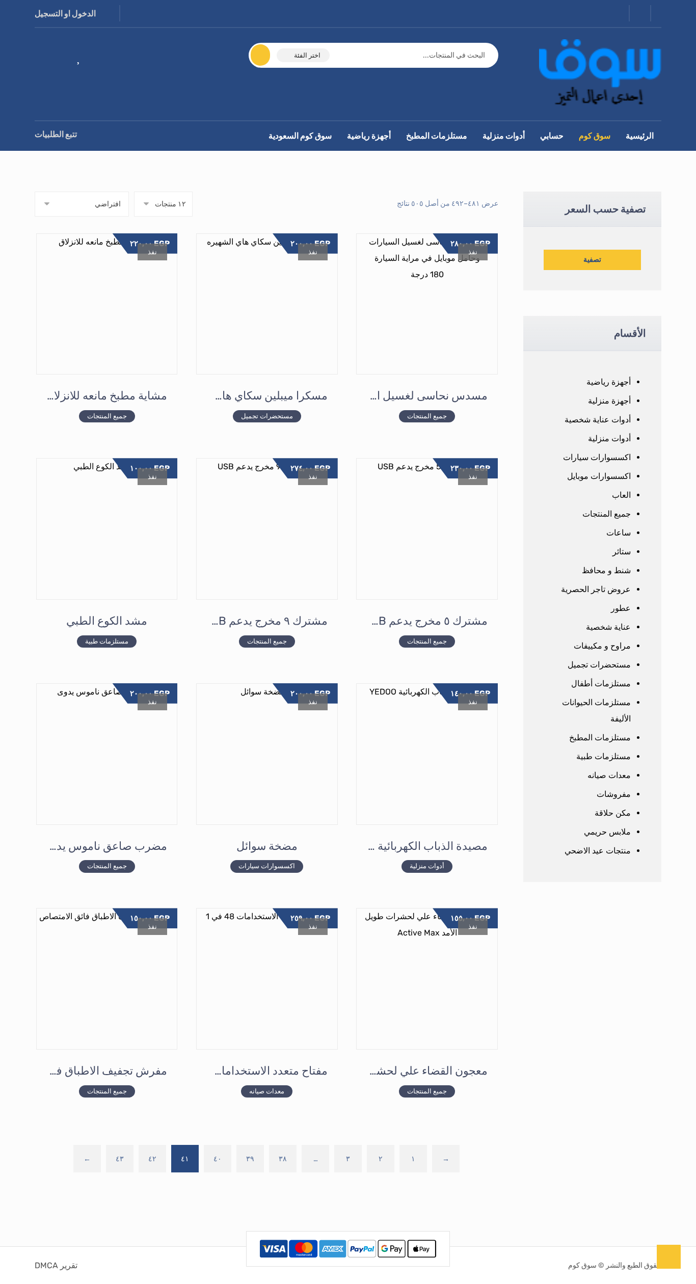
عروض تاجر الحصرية (596, 589)
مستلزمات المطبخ (600, 737)
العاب (621, 495)
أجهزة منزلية (609, 401)
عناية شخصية (608, 627)
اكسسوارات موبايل (599, 476)
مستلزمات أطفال (601, 683)
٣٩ (250, 1158)
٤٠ (217, 1158)
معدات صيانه (609, 775)
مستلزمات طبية (603, 756)
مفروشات (614, 794)
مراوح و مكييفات (602, 646)
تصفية (592, 259)
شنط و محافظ (606, 570)
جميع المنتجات (606, 514)
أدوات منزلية (609, 438)
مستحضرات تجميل (599, 665)
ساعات (618, 533)
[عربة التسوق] (49, 56)
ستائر (621, 551)
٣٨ (283, 1158)
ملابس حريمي (607, 832)
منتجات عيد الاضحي (598, 850)
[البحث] (266, 55)
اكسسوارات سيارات (597, 457)
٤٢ (152, 1158)
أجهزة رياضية (608, 382)
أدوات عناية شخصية (598, 419)
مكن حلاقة (613, 813)
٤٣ (120, 1158)
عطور (621, 608)
